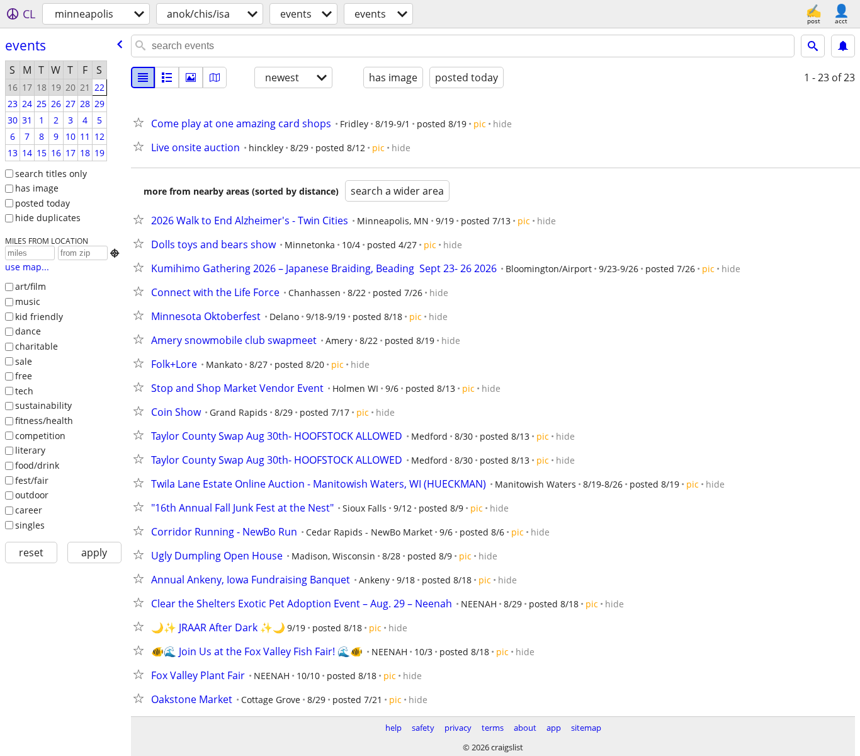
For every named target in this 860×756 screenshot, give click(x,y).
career (28, 510)
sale (23, 361)
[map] (215, 77)
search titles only (51, 174)
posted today (42, 203)
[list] (143, 77)
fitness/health (44, 421)
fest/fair (31, 480)
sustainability (43, 405)
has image (37, 188)
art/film (30, 286)
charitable (36, 346)
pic (479, 124)
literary (30, 450)
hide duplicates (48, 218)
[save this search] (843, 46)
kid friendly (39, 317)
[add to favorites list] (141, 122)
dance (28, 331)
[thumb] (167, 77)
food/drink (37, 465)
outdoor (31, 495)
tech (24, 391)
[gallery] (191, 77)
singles (30, 525)
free (23, 376)
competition (40, 436)
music (27, 301)
